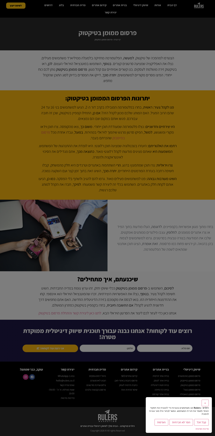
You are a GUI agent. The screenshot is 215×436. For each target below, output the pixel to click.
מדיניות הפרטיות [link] (202, 429)
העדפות (161, 422)
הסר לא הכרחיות (181, 422)
